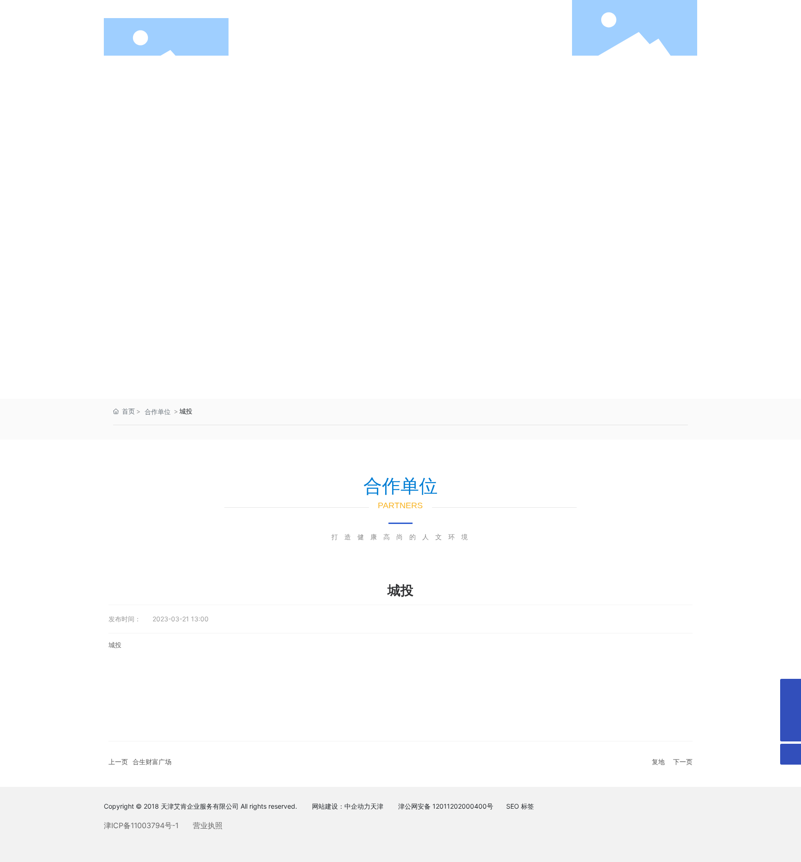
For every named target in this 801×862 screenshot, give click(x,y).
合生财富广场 (152, 762)
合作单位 (158, 411)
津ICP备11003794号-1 (141, 825)
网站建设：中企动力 (341, 806)
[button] (778, 215)
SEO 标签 (520, 806)
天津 (376, 806)
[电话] (790, 689)
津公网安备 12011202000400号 (445, 806)
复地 (658, 762)
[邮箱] (790, 710)
